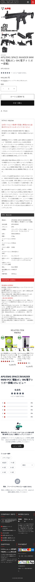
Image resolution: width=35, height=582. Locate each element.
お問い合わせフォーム (19, 307)
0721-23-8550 (6, 533)
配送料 (5, 80)
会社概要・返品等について (9, 537)
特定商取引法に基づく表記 (8, 540)
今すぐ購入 (17, 103)
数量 (2, 84)
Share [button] (5, 111)
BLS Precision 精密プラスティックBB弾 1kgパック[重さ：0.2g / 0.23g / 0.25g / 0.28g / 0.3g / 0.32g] (26, 357)
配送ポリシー (13, 556)
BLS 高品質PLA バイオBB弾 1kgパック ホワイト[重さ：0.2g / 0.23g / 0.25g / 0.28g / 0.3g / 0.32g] (9, 356)
